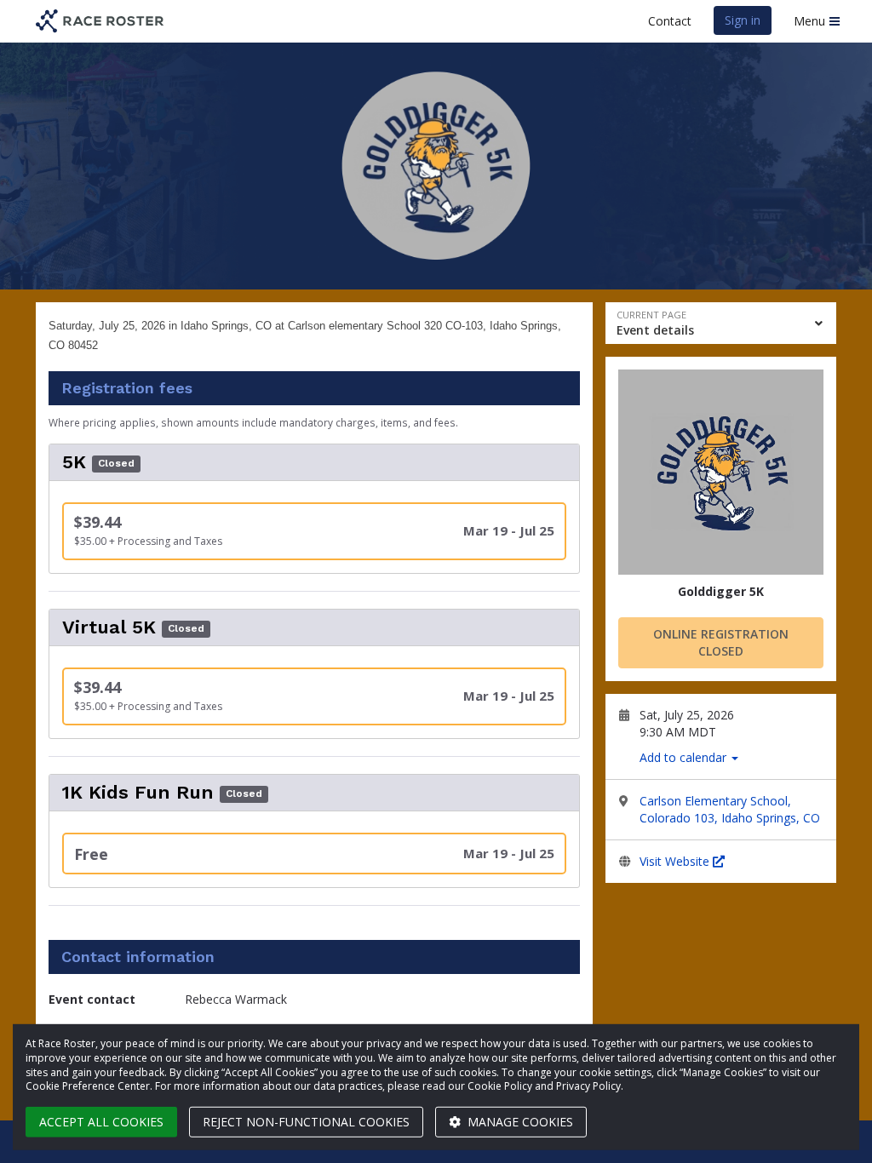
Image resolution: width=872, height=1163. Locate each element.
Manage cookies (518, 1122)
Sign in (742, 20)
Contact (669, 21)
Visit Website (676, 861)
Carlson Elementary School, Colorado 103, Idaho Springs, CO (730, 809)
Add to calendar (685, 757)
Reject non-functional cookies (306, 1122)
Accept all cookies (101, 1122)
